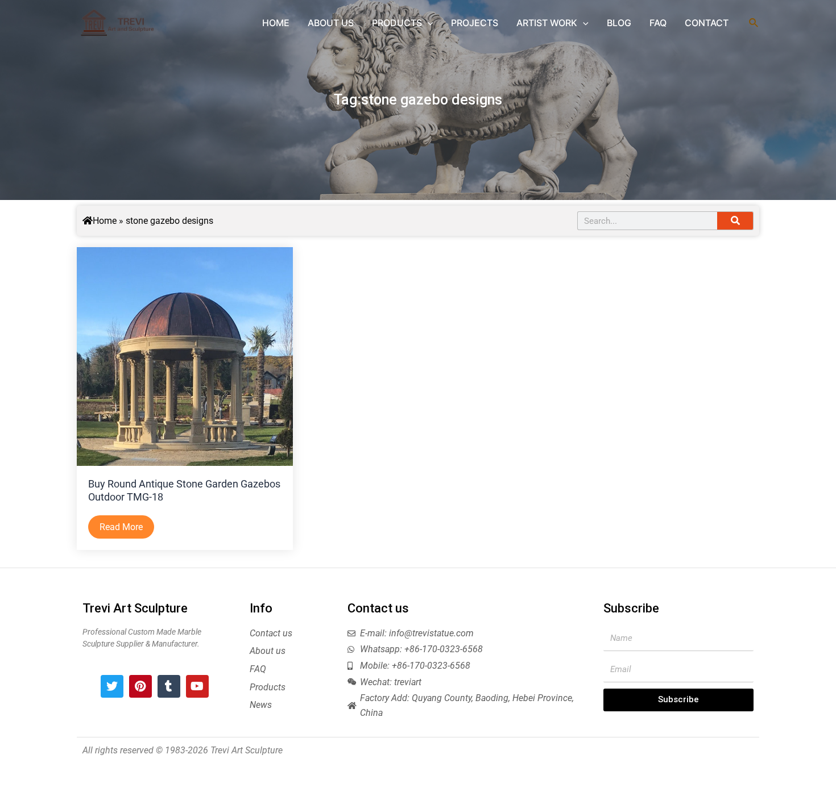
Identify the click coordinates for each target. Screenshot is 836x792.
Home (105, 220)
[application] (427, 22)
